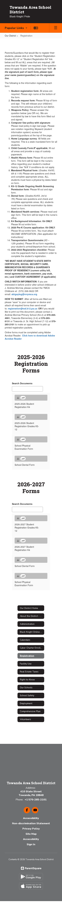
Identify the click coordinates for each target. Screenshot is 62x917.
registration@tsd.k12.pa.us (22, 308)
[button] (16, 28)
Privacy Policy (31, 828)
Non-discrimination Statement (31, 823)
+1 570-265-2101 (36, 799)
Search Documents (22, 383)
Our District (10, 35)
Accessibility (31, 818)
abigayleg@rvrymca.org (24, 294)
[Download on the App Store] (31, 886)
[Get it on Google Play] (31, 876)
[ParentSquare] (31, 868)
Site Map (31, 834)
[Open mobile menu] (55, 28)
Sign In (31, 844)
